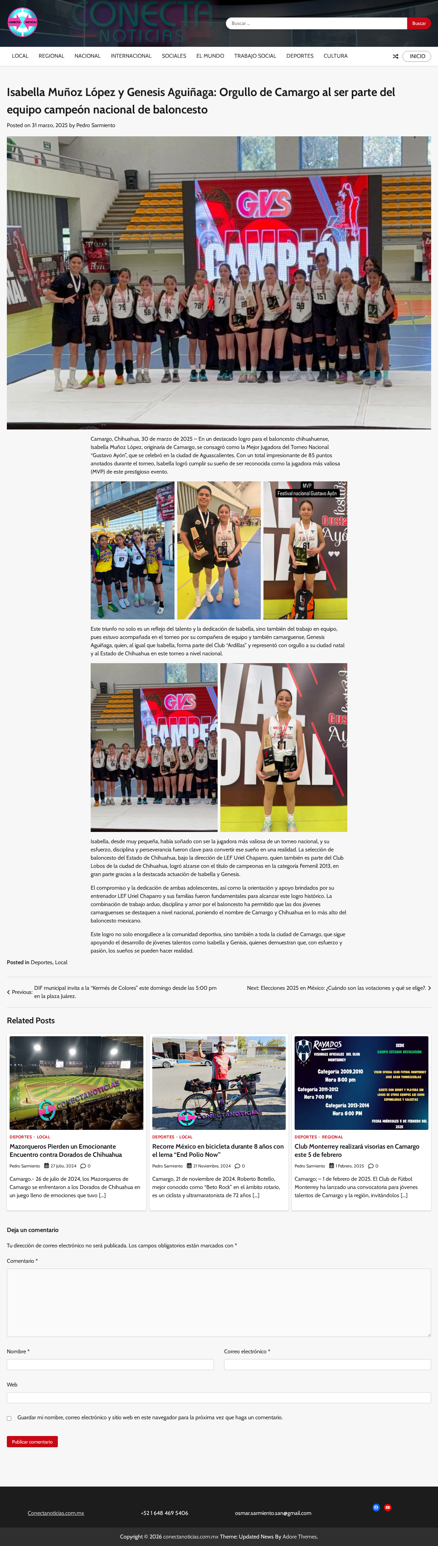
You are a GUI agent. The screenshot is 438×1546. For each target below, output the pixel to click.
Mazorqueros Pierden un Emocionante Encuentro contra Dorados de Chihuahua (66, 1151)
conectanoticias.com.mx (191, 1536)
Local (20, 56)
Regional (51, 56)
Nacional (88, 56)
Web (12, 1384)
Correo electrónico (247, 1351)
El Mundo (210, 56)
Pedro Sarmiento (95, 125)
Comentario (22, 1261)
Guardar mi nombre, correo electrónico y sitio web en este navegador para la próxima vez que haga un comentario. (150, 1417)
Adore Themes (300, 1536)
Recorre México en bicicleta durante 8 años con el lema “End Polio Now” (218, 1151)
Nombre (18, 1351)
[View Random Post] (395, 56)
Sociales (174, 56)
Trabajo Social (255, 56)
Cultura (336, 56)
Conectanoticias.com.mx (56, 1513)
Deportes (299, 56)
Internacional (131, 56)
